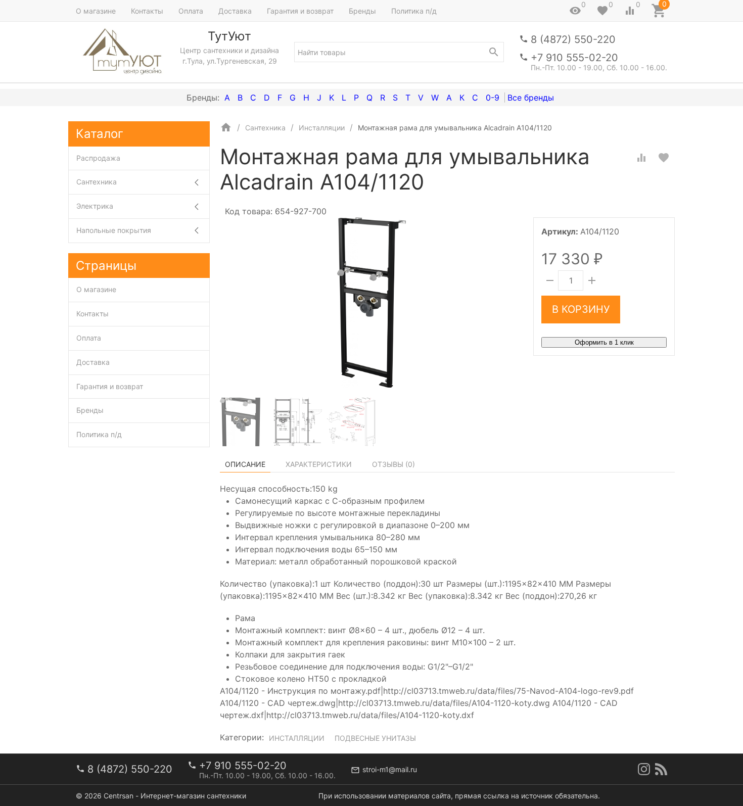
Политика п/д (414, 11)
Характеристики (319, 464)
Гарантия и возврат (300, 11)
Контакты (147, 11)
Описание (245, 464)
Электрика (94, 206)
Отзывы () (393, 464)
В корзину (581, 309)
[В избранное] (664, 157)
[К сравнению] (641, 157)
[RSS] (661, 769)
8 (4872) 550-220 (573, 39)
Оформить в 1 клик (604, 342)
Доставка (235, 11)
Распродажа (98, 158)
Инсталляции (296, 738)
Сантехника (96, 181)
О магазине (96, 11)
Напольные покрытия (113, 230)
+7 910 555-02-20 (574, 58)
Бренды (362, 11)
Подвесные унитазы (375, 738)
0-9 (492, 97)
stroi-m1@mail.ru (389, 769)
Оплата (190, 11)
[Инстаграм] (644, 769)
